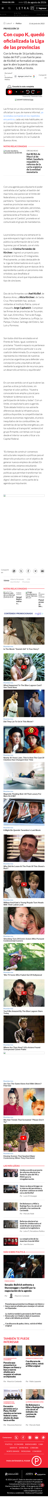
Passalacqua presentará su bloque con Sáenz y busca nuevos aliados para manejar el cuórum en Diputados (24, 1306)
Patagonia (26, 1451)
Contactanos (7, 1437)
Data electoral (21, 14)
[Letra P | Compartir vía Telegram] (35, 571)
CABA (40, 1444)
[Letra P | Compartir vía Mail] (42, 571)
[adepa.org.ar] (29, 1474)
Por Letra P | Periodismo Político (8, 76)
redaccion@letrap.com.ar (33, 1490)
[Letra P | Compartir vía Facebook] (28, 571)
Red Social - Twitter (16, 1437)
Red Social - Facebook (23, 1437)
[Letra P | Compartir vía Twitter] (21, 571)
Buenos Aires (31, 1444)
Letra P (9, 23)
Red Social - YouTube (37, 1437)
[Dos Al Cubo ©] (11, 1474)
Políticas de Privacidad (33, 1493)
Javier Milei (22, 2)
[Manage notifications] (42, 1485)
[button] (24, 531)
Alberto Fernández (17, 579)
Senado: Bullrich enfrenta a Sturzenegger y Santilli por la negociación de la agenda (20, 1287)
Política (18, 23)
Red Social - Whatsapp (43, 1437)
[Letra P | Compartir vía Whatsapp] (14, 571)
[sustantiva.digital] (40, 1474)
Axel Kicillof (14, 582)
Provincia (26, 582)
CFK (28, 579)
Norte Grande (13, 1451)
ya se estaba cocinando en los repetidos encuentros (23, 116)
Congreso (36, 1451)
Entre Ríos (23, 1448)
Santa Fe (13, 1448)
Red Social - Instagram (30, 1437)
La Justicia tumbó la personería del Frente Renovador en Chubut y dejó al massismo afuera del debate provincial (23, 1316)
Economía (18, 1444)
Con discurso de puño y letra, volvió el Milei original (23, 1324)
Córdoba (34, 1448)
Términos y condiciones (15, 1493)
